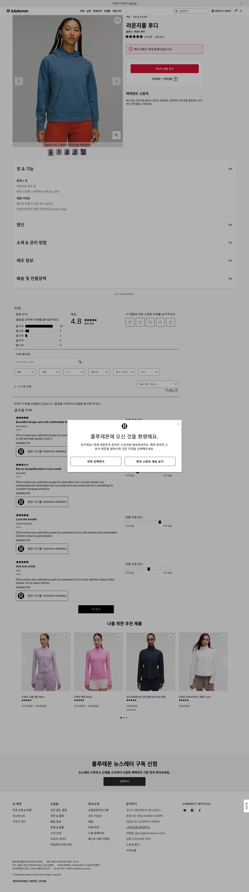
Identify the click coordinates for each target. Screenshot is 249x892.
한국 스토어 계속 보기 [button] (150, 461)
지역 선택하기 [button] (96, 461)
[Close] (180, 423)
